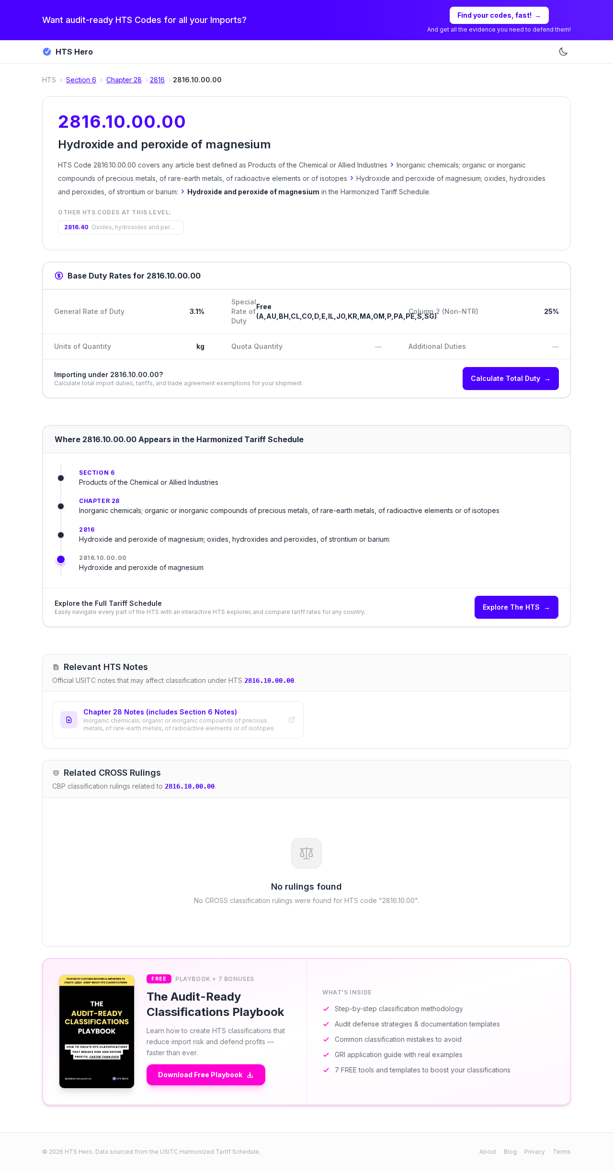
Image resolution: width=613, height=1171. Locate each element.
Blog (510, 1151)
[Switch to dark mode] (563, 51)
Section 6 (81, 80)
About (487, 1151)
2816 (157, 80)
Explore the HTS (516, 607)
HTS (49, 80)
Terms (562, 1151)
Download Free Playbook (200, 1075)
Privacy (534, 1151)
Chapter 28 (124, 80)
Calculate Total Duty (511, 378)
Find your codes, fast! (499, 15)
